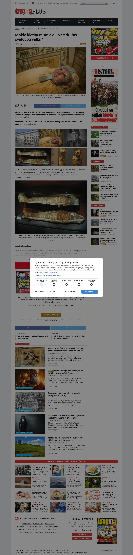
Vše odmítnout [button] (71, 291)
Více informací (53, 272)
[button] (66, 275)
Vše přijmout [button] (89, 291)
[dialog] (66, 277)
